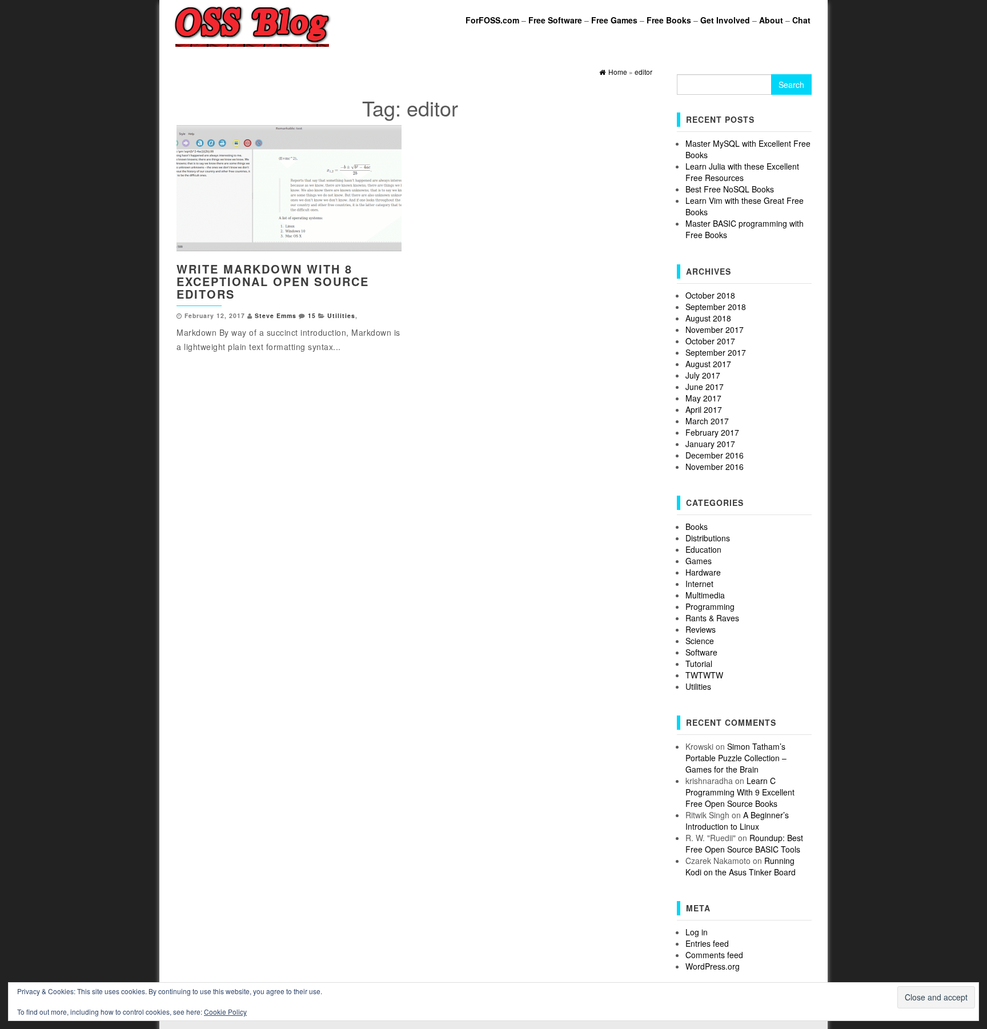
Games (698, 560)
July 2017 (702, 375)
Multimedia (705, 595)
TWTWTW (704, 675)
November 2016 (714, 466)
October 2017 (710, 341)
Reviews (700, 629)
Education (703, 549)
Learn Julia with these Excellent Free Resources (742, 171)
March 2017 (707, 421)
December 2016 (714, 455)
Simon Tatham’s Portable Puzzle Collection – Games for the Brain (736, 758)
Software (701, 652)
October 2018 (710, 295)
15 (312, 315)
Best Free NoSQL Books (729, 189)
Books (696, 526)
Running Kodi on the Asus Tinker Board (740, 866)
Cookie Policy (225, 1011)
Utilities (341, 315)
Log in (696, 932)
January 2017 (710, 443)
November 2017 (714, 329)
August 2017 (708, 363)
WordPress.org (712, 966)
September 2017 (715, 352)
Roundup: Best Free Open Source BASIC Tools (744, 843)
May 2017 (703, 398)
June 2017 (704, 386)
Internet (699, 583)
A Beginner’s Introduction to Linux (737, 820)
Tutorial (698, 663)
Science (699, 640)
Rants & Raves (712, 618)
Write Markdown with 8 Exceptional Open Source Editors (272, 281)
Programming (710, 606)
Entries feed (707, 943)
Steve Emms (275, 315)
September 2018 (715, 306)
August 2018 (708, 318)
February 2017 (712, 432)
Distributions (707, 538)
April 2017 (703, 409)
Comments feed (714, 954)
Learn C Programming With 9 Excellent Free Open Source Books (740, 792)
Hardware (703, 572)
